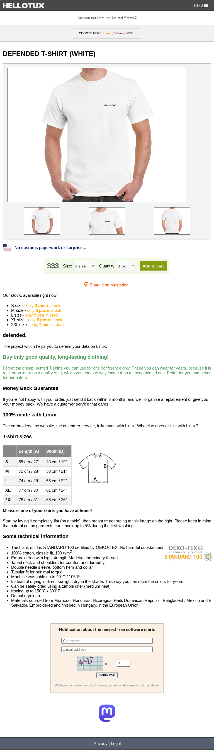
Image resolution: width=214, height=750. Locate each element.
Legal (116, 743)
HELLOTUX (24, 5)
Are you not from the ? (107, 18)
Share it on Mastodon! (109, 285)
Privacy (101, 743)
